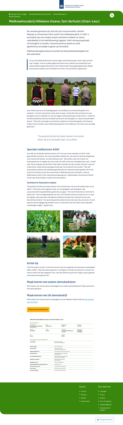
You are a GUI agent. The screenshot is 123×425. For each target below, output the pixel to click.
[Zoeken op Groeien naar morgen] (112, 15)
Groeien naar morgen (19, 14)
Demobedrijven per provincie (40, 14)
